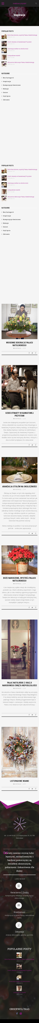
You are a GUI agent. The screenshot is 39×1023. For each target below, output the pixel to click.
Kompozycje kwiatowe (12, 85)
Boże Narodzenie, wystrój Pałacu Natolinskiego (22, 35)
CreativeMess (23, 1022)
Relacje (6, 89)
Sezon (5, 92)
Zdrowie (6, 100)
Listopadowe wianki (14, 55)
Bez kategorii (8, 78)
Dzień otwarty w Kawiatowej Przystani (20, 42)
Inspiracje (7, 81)
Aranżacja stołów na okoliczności (18, 49)
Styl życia (6, 96)
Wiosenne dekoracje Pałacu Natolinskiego (21, 62)
